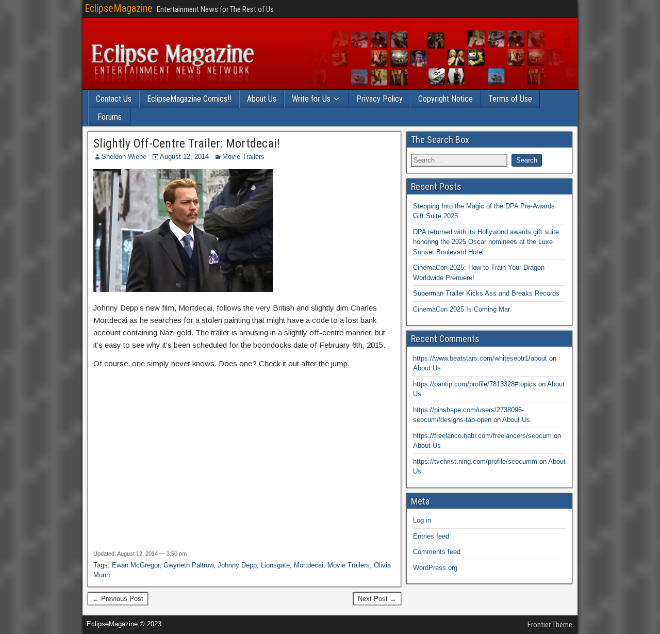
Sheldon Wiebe (124, 156)
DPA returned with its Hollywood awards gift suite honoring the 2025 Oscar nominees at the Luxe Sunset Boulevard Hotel (486, 242)
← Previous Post (117, 599)
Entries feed (431, 536)
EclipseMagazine (119, 8)
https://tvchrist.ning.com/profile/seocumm (475, 461)
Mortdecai (308, 565)
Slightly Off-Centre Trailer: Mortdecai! (186, 143)
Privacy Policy (379, 99)
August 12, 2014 (184, 156)
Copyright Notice (445, 99)
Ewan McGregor (135, 565)
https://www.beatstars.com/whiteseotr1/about (480, 358)
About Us (261, 99)
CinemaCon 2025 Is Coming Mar (461, 309)
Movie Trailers (243, 156)
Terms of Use (510, 99)
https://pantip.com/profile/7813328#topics (474, 384)
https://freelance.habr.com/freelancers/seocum (482, 436)
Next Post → (377, 599)
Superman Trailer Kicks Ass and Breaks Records (486, 293)
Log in (422, 520)
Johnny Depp (237, 565)
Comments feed (436, 552)
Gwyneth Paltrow (188, 565)
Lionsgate (275, 565)
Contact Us (113, 99)
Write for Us (311, 99)
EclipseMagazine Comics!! (189, 99)
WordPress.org (435, 568)
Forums (109, 117)
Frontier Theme (549, 624)
